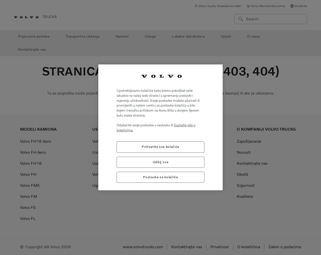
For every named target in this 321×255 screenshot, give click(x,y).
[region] (160, 127)
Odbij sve (161, 162)
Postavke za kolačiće (160, 177)
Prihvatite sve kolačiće (160, 147)
